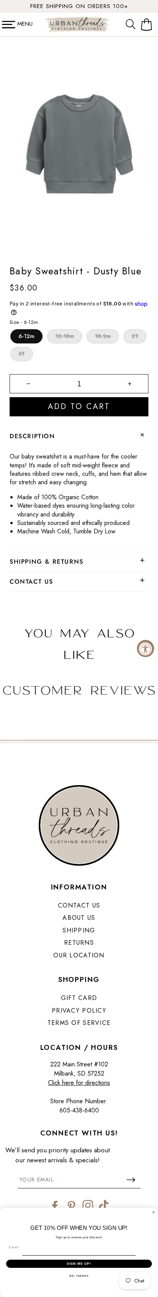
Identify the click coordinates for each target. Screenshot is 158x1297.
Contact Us (79, 905)
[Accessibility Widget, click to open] (145, 648)
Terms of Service (79, 1022)
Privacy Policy (79, 1010)
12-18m (64, 336)
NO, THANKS (79, 1275)
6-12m (26, 336)
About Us (79, 917)
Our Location (78, 955)
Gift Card (79, 997)
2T (135, 336)
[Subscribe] (130, 1179)
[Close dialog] (153, 1212)
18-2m (103, 336)
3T (21, 354)
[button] (132, 24)
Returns (79, 942)
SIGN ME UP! (79, 1263)
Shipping (79, 930)
